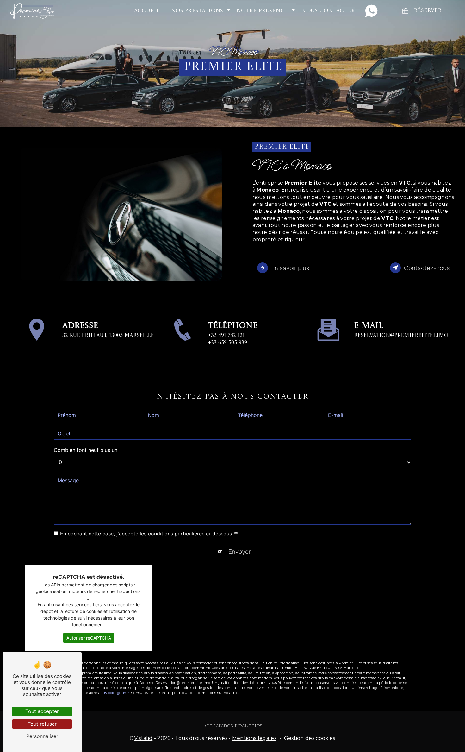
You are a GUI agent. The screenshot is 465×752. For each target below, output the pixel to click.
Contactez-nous (427, 268)
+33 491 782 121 (226, 335)
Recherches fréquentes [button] (233, 725)
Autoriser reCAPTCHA (88, 638)
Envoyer (239, 551)
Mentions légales (254, 738)
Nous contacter (328, 11)
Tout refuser (42, 724)
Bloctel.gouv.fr (116, 693)
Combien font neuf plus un (85, 450)
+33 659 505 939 (227, 342)
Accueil (146, 11)
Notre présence (262, 11)
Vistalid (143, 738)
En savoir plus (290, 268)
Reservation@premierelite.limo (401, 335)
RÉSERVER (428, 10)
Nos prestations (197, 11)
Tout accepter (42, 711)
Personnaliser (42, 736)
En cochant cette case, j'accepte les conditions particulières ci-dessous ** (149, 533)
